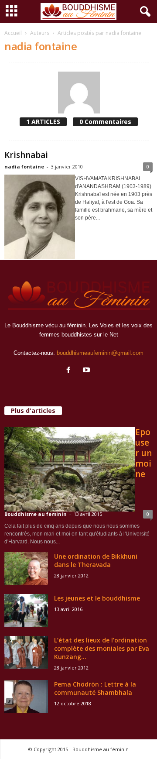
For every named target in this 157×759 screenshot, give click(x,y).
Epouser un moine (143, 453)
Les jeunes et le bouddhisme (97, 598)
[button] (143, 11)
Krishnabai (26, 155)
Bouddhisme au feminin (35, 514)
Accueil (13, 33)
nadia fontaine (24, 166)
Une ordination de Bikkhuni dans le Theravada (95, 560)
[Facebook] (70, 370)
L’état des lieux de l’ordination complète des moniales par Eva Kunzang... (101, 648)
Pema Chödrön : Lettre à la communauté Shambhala (95, 688)
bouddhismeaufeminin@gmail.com (100, 353)
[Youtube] (87, 370)
